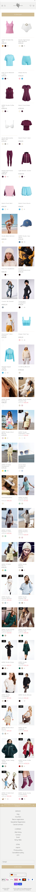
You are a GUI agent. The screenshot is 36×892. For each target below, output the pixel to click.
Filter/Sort (18, 14)
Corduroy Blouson (24, 366)
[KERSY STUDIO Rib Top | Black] (5, 46)
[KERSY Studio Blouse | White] (22, 701)
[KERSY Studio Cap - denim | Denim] (19, 242)
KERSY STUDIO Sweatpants (6, 465)
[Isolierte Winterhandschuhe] (26, 256)
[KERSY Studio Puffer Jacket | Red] (19, 766)
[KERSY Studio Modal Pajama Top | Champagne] (19, 405)
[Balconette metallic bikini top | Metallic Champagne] (5, 144)
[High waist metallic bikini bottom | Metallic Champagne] (22, 46)
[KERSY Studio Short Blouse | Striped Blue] (3, 733)
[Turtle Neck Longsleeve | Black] (19, 307)
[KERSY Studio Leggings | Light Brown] (19, 733)
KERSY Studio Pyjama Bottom (7, 597)
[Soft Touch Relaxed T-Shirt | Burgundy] (5, 78)
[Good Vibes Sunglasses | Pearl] (19, 471)
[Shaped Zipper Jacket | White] (5, 373)
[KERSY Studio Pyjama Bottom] (9, 585)
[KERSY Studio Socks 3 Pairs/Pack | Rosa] (19, 799)
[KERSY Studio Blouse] (26, 683)
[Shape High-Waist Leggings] (9, 158)
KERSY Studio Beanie (23, 565)
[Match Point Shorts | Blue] (19, 209)
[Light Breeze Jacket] (26, 158)
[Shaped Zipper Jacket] (9, 354)
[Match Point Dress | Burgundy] (22, 111)
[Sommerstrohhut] (9, 485)
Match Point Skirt (7, 203)
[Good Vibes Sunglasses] (26, 452)
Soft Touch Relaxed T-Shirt (8, 73)
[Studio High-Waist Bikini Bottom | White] (19, 46)
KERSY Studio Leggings (23, 728)
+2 (7, 176)
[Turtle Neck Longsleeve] (26, 289)
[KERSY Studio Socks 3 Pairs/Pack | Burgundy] (22, 799)
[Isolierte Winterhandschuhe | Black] (19, 275)
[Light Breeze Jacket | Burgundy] (22, 176)
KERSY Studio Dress (8, 662)
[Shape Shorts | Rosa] (19, 78)
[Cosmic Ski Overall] (9, 289)
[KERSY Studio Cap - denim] (26, 224)
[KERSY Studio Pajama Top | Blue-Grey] (19, 603)
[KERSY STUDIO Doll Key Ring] (9, 781)
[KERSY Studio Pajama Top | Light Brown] (22, 603)
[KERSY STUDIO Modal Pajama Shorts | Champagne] (19, 537)
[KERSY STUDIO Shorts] (9, 552)
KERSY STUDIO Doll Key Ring (8, 793)
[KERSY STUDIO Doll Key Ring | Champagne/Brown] (3, 799)
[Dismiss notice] (33, 805)
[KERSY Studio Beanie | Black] (22, 570)
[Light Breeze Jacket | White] (19, 176)
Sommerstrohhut (7, 497)
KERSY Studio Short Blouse (8, 432)
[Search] (5, 6)
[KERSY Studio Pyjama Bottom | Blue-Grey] (5, 603)
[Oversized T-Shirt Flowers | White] (3, 340)
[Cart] (33, 6)
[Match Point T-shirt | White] (22, 144)
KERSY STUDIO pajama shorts (23, 498)
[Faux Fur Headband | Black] (5, 275)
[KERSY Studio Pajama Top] (26, 585)
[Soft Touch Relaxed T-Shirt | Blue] (3, 78)
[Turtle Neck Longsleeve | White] (22, 307)
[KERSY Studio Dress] (9, 650)
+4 (7, 45)
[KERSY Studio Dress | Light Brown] (5, 668)
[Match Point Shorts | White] (22, 209)
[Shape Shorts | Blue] (22, 78)
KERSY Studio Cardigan (23, 663)
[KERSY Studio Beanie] (26, 552)
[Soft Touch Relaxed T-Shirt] (9, 60)
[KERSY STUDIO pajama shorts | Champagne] (22, 503)
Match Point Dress (24, 105)
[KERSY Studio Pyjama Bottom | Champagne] (3, 603)
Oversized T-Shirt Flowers (7, 334)
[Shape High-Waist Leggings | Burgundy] (3, 176)
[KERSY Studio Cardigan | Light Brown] (22, 668)
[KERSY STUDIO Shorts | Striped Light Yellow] (3, 570)
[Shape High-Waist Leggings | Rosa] (5, 176)
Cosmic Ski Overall (7, 301)
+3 (24, 307)
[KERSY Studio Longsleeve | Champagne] (3, 701)
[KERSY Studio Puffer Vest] (9, 93)
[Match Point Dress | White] (19, 111)
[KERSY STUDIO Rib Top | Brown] (3, 46)
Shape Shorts (23, 72)
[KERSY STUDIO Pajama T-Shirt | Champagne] (3, 536)
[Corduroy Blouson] (26, 354)
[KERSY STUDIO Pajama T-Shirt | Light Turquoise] (5, 536)
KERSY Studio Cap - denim (25, 236)
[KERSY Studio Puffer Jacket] (26, 748)
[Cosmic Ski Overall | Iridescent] (3, 307)
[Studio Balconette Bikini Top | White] (3, 144)
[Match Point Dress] (26, 93)
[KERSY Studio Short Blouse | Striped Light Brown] (5, 733)
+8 (7, 470)
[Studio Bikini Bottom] (9, 224)
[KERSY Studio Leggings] (26, 715)
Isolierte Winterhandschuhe (24, 269)
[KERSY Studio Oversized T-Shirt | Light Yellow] (19, 438)
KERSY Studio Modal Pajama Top (25, 400)
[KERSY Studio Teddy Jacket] (9, 748)
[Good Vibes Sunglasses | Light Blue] (22, 471)
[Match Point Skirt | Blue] (3, 209)
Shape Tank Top (24, 334)
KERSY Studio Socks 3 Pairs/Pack (25, 793)
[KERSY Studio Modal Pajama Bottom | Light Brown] (5, 635)
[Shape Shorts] (26, 60)
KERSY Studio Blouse (25, 695)
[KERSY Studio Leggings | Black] (22, 733)
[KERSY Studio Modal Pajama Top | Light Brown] (19, 635)
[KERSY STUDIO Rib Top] (9, 28)
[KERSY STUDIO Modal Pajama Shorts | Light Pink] (22, 537)
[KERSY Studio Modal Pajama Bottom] (9, 617)
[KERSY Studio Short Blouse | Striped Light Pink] (3, 438)
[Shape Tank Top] (26, 322)
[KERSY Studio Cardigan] (26, 650)
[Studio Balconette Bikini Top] (9, 126)
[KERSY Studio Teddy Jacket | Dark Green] (3, 766)
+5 (24, 242)
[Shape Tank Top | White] (22, 340)
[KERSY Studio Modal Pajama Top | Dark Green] (22, 635)
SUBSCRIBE (18, 867)
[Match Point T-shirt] (26, 126)
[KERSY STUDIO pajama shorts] (26, 485)
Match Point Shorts (24, 203)
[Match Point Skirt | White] (5, 209)
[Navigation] (2, 6)
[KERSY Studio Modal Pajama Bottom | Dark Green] (3, 635)
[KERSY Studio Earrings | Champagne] (3, 405)
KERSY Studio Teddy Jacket (8, 761)
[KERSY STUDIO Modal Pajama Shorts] (26, 518)
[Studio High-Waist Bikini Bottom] (26, 28)
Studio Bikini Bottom (8, 236)
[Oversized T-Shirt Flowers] (9, 322)
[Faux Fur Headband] (9, 256)
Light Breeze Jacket (25, 170)
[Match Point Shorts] (26, 191)
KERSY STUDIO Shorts (6, 565)
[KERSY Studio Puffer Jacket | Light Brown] (22, 766)
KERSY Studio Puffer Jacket (25, 761)
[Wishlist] (30, 6)
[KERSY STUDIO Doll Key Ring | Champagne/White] (5, 799)
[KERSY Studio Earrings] (9, 387)
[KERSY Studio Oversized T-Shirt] (26, 420)
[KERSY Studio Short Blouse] (9, 420)
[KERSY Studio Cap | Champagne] (22, 242)
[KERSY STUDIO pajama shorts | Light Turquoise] (19, 503)
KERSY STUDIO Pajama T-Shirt (6, 530)
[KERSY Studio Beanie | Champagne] (19, 570)
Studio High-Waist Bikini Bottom (24, 40)
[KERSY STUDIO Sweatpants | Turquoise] (5, 471)
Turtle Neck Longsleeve (22, 302)
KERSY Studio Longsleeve (6, 695)
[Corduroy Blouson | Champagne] (19, 373)
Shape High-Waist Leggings (7, 171)
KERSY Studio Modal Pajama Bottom (8, 630)
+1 (24, 45)
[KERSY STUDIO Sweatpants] (9, 452)
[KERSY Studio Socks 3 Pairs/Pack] (26, 781)
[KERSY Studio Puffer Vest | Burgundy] (5, 111)
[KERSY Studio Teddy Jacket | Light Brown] (5, 766)
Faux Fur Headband (8, 268)
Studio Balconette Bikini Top (7, 138)
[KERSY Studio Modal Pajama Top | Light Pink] (22, 405)
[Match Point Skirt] (9, 191)
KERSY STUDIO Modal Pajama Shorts (23, 531)
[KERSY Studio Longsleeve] (9, 683)
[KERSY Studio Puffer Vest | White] (3, 111)
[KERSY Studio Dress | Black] (3, 668)
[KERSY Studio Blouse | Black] (19, 701)
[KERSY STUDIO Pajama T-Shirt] (9, 518)
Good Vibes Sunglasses (22, 465)
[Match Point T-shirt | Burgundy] (19, 144)
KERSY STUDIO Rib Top (7, 40)
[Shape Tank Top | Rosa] (19, 340)
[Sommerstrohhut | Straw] (3, 503)
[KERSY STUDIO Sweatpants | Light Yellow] (3, 471)
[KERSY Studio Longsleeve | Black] (5, 701)
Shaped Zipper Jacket (6, 367)
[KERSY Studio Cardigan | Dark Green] (19, 668)
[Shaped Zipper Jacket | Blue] (3, 373)
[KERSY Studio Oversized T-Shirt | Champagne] (22, 438)
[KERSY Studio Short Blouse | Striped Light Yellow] (5, 438)
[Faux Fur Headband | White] (3, 275)
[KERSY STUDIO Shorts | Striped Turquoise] (5, 570)
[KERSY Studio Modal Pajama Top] (26, 387)
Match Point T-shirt (25, 138)
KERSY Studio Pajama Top (23, 597)
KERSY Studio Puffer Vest (8, 106)
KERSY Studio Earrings (6, 400)
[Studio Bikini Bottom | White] (3, 242)
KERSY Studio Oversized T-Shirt (24, 432)
